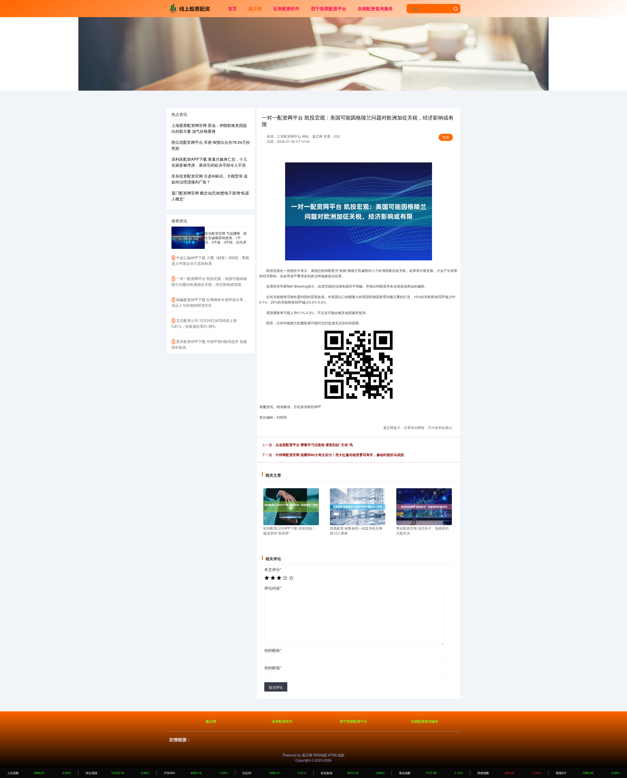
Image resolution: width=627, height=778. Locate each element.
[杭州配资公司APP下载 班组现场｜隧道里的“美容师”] (291, 506)
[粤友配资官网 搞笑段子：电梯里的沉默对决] (424, 506)
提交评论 (276, 687)
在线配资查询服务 (375, 8)
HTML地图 (336, 755)
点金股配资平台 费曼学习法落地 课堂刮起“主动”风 (314, 444)
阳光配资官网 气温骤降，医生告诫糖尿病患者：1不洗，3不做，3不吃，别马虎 (226, 237)
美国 (445, 137)
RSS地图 (320, 755)
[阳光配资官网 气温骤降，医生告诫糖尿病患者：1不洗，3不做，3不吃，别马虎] (188, 238)
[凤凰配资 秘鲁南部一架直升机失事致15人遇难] (358, 506)
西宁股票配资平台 (328, 8)
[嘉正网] (191, 8)
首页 (232, 8)
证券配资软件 (286, 8)
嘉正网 (255, 8)
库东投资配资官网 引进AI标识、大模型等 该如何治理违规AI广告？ (209, 179)
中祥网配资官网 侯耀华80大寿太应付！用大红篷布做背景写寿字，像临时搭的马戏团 (340, 454)
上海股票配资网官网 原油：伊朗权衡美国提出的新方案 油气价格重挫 (209, 128)
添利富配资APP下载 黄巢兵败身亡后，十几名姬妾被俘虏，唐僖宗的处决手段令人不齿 (209, 162)
